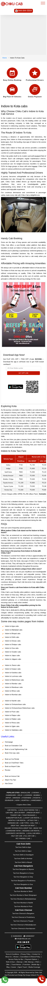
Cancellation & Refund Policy (30, 957)
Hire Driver (9, 783)
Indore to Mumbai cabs (13, 694)
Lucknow (28, 795)
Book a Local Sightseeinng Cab (16, 749)
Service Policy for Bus (15, 959)
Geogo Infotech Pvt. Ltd (34, 975)
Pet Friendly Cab (23, 838)
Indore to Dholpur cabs (13, 644)
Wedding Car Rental (31, 831)
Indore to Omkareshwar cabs (15, 704)
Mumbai (37, 795)
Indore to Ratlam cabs (13, 719)
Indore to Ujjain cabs (12, 726)
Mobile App (35, 964)
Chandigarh (11, 795)
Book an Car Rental (12, 759)
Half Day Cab (16, 836)
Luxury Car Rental (32, 818)
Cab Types (24, 823)
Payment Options (31, 959)
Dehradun (9, 800)
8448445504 (17, 936)
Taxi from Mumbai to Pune (23, 906)
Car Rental (12, 810)
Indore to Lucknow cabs (13, 676)
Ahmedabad (36, 800)
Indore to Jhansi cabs (12, 665)
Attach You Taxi (10, 780)
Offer (8, 964)
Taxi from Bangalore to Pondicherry (23, 880)
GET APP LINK (23, 373)
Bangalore (25, 792)
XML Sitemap (29, 962)
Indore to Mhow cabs (12, 691)
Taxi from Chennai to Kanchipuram (23, 928)
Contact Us (36, 954)
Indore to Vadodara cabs (13, 730)
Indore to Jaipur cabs (12, 655)
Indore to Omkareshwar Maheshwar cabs (20, 708)
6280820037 (30, 936)
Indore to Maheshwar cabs (14, 680)
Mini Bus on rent (28, 825)
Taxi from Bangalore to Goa (23, 884)
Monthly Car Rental (17, 820)
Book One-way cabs (12, 753)
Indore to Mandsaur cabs (14, 687)
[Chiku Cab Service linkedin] (28, 942)
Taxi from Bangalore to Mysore (23, 869)
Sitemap (20, 962)
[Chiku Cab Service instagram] (22, 942)
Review (7, 770)
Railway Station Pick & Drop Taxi (18, 828)
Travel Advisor (16, 964)
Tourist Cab (15, 815)
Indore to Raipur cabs (12, 715)
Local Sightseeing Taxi (28, 810)
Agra (17, 800)
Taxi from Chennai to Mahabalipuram (23, 925)
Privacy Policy (25, 954)
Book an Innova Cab (12, 776)
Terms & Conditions (12, 954)
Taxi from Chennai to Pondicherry (23, 917)
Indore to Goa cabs (12, 648)
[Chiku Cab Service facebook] (20, 942)
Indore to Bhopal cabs (12, 633)
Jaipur (8, 798)
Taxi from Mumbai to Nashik (23, 903)
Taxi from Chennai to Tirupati (23, 921)
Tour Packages (28, 815)
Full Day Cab (29, 836)
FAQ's (37, 962)
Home (4, 58)
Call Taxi (34, 823)
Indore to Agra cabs (12, 626)
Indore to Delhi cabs (12, 637)
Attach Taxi (32, 820)
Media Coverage (34, 967)
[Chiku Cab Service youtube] (24, 942)
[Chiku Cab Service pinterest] (26, 942)
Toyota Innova (8, 483)
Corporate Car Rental (15, 833)
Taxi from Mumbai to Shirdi (23, 891)
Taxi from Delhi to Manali (23, 862)
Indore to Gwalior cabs (13, 652)
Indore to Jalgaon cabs (13, 659)
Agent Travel (22, 967)
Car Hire (9, 812)
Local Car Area (33, 833)
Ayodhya (36, 798)
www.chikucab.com (32, 504)
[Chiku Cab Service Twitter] (18, 942)
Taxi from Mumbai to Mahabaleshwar (23, 899)
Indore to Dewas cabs (13, 641)
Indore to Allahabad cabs (13, 630)
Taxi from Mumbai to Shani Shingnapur (23, 895)
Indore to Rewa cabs (12, 723)
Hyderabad (26, 798)
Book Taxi (38, 828)
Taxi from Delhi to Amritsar (23, 858)
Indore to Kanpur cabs (13, 669)
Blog (8, 967)
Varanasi (16, 798)
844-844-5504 (25, 10)
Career (13, 967)
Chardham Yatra (14, 831)
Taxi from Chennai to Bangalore (23, 913)
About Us (8, 957)
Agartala (25, 800)
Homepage (9, 742)
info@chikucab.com (24, 938)
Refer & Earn (10, 962)
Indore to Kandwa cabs (13, 672)
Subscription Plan (14, 818)
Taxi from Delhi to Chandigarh (23, 855)
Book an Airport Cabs (12, 766)
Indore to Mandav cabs (13, 683)
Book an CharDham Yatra (14, 763)
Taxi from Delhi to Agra (23, 847)
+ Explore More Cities (23, 805)
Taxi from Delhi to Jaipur (23, 851)
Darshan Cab (13, 823)
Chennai (35, 792)
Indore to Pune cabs (12, 712)
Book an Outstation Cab (13, 745)
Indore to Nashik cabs (13, 701)
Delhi (20, 795)
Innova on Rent (33, 812)
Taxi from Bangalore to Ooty (23, 877)
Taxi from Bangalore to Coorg (23, 873)
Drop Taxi (15, 825)
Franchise (26, 964)
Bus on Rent (20, 812)
